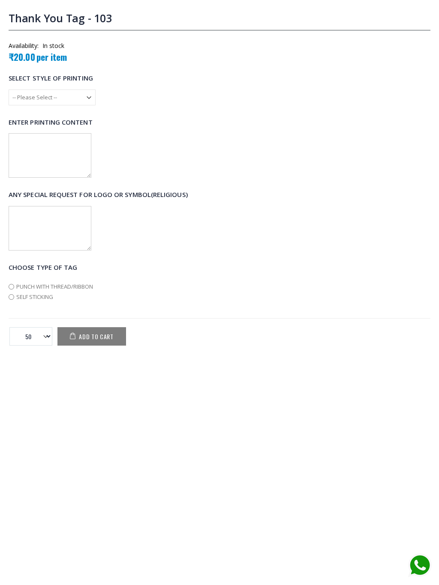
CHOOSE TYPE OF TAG (43, 267)
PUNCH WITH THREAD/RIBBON (54, 286)
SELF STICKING (34, 297)
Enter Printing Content (51, 121)
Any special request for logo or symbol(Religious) (98, 194)
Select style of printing (51, 78)
